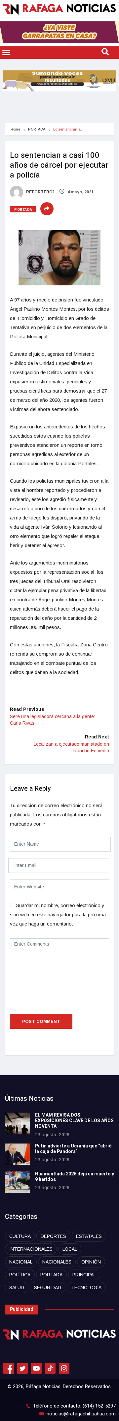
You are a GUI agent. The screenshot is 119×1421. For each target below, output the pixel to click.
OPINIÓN (91, 1261)
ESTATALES (89, 1236)
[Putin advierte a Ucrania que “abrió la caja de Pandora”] (17, 1154)
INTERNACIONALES (31, 1249)
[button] (6, 52)
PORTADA (36, 129)
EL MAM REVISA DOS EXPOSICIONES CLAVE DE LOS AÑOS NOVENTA (74, 1121)
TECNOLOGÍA (86, 1287)
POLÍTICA (19, 1274)
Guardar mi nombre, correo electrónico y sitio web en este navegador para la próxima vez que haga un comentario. (58, 915)
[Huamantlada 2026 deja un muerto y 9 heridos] (17, 1182)
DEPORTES (53, 1236)
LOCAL (69, 1249)
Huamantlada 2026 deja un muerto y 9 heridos (74, 1176)
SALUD (16, 1287)
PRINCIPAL (84, 1274)
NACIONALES (56, 1261)
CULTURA (20, 1236)
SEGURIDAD (47, 1287)
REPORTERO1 (40, 192)
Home (15, 129)
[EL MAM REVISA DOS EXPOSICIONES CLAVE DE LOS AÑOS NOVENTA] (17, 1123)
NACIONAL (20, 1261)
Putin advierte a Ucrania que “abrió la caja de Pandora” (73, 1149)
